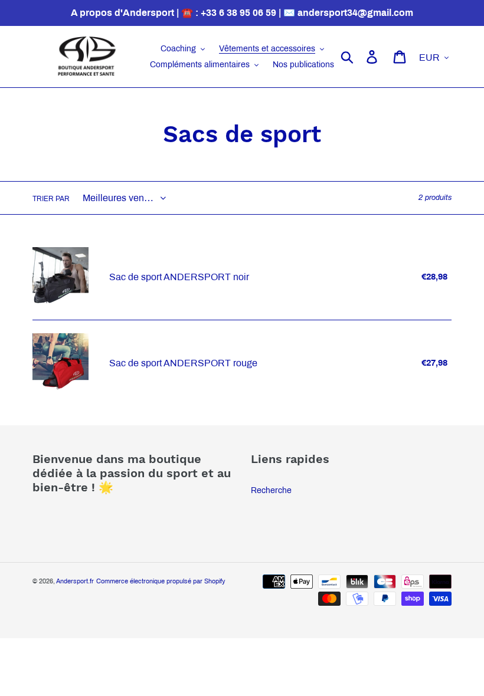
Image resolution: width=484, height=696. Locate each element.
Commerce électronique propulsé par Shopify (160, 581)
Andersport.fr (75, 581)
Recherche (271, 490)
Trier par (51, 199)
